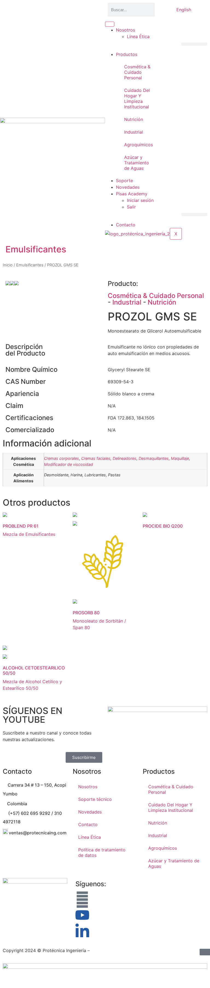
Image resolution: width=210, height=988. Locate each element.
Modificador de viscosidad (68, 464)
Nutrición (133, 119)
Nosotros (125, 30)
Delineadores (124, 458)
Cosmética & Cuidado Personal (137, 72)
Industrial (133, 132)
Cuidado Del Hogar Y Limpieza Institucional (137, 98)
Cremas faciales (95, 458)
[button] (194, 44)
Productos (126, 54)
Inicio (8, 265)
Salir (131, 207)
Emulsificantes (35, 249)
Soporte (124, 180)
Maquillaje (180, 458)
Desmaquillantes (154, 458)
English (183, 9)
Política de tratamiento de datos (102, 852)
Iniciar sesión (140, 200)
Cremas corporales (61, 458)
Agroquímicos (138, 144)
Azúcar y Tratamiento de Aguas (136, 162)
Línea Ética (138, 36)
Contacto (125, 224)
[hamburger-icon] (109, 24)
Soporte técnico (95, 799)
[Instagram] (82, 900)
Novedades (127, 187)
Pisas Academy (131, 193)
